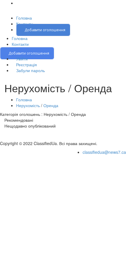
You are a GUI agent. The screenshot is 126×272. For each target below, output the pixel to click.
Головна (24, 18)
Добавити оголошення (44, 29)
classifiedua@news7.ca (104, 152)
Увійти (21, 59)
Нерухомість (28, 105)
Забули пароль (30, 70)
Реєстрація (26, 64)
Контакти (20, 44)
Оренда (50, 105)
